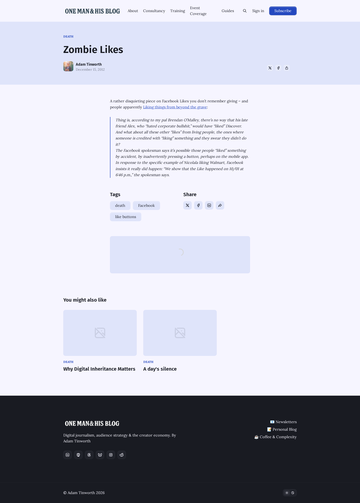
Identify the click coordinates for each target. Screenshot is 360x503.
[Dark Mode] (290, 492)
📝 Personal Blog (282, 429)
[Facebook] (278, 68)
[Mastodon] (78, 455)
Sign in (258, 10)
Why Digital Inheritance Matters (99, 369)
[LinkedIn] (209, 205)
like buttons (125, 216)
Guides (228, 10)
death (68, 36)
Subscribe (282, 10)
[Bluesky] (100, 455)
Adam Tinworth (89, 64)
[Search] (245, 11)
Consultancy (154, 10)
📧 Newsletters (283, 421)
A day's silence (160, 369)
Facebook (146, 205)
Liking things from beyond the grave (175, 107)
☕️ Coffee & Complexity (275, 436)
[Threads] (89, 455)
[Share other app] (286, 68)
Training (177, 10)
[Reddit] (122, 455)
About (133, 10)
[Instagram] (111, 455)
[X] (270, 68)
